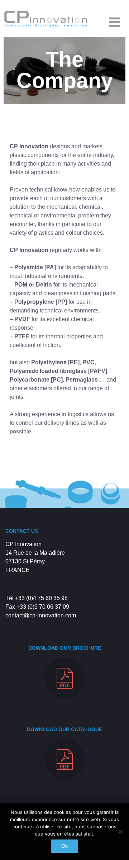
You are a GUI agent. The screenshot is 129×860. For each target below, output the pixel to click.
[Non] (120, 831)
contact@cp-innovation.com (40, 615)
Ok (64, 846)
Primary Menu (114, 22)
